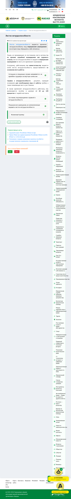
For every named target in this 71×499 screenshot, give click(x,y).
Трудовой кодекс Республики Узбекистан (21, 133)
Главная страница (11, 30)
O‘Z (10, 9)
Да (10, 152)
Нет (17, 152)
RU (13, 9)
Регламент (35, 480)
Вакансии (27, 480)
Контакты (21, 480)
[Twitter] (44, 41)
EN (17, 9)
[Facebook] (41, 41)
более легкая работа (14, 122)
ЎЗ (6, 9)
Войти (62, 26)
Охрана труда (22, 30)
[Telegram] (46, 41)
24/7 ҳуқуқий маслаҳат (39, 10)
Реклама (42, 480)
